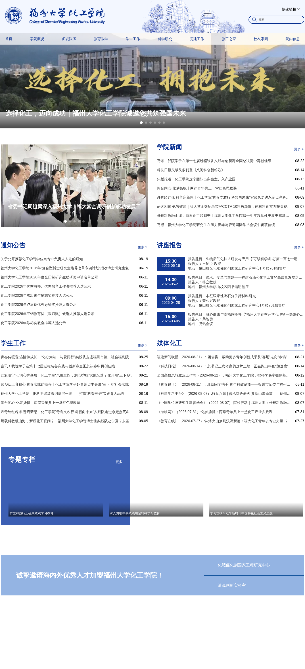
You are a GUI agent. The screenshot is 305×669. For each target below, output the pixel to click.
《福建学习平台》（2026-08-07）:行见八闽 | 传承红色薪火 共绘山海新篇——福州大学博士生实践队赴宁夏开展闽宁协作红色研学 (224, 393)
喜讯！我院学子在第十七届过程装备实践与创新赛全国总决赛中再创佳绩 (214, 161)
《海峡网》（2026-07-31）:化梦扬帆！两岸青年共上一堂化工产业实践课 (215, 412)
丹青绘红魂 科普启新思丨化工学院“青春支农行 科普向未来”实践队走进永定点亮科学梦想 (224, 197)
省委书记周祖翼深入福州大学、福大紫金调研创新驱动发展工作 (74, 210)
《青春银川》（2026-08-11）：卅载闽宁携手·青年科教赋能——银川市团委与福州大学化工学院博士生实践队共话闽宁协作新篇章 (224, 384)
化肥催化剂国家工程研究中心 (244, 565)
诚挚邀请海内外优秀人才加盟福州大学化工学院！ (90, 575)
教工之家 (229, 39)
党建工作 (197, 39)
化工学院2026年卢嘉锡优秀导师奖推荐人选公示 (39, 305)
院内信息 (293, 39)
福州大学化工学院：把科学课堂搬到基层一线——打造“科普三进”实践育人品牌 (62, 393)
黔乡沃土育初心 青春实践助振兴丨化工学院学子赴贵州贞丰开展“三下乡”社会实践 (65, 384)
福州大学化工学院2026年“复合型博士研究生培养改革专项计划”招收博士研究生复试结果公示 (68, 268)
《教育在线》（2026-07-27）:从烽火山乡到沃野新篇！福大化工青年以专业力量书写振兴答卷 (224, 421)
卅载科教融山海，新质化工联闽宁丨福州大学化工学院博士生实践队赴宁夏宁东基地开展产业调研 (224, 216)
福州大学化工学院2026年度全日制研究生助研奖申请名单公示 (49, 277)
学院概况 (37, 39)
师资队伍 (69, 39)
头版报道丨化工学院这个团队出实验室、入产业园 (196, 179)
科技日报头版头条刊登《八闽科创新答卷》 (191, 170)
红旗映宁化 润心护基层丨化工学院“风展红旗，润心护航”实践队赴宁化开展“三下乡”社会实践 (68, 375)
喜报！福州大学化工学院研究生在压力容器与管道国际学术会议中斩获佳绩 (216, 225)
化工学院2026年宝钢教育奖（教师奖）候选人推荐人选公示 (47, 314)
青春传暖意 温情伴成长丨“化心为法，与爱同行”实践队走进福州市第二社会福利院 (65, 357)
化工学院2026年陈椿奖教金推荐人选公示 (33, 323)
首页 (8, 39)
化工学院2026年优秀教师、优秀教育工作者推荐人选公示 (46, 286)
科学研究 (165, 39)
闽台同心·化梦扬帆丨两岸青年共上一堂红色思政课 (197, 188)
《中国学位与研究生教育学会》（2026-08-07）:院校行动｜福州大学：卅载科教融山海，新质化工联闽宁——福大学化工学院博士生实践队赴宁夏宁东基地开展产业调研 (224, 403)
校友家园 (261, 39)
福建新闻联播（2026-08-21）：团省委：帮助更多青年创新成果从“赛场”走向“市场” (222, 357)
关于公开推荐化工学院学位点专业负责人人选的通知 (42, 259)
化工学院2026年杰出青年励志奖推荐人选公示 (37, 295)
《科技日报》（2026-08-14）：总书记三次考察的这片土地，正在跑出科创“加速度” (222, 366)
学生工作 (133, 39)
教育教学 (101, 39)
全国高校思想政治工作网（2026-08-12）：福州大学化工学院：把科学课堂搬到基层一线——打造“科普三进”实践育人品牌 (224, 375)
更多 (297, 149)
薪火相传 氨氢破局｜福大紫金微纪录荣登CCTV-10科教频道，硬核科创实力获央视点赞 (224, 206)
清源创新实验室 (232, 585)
